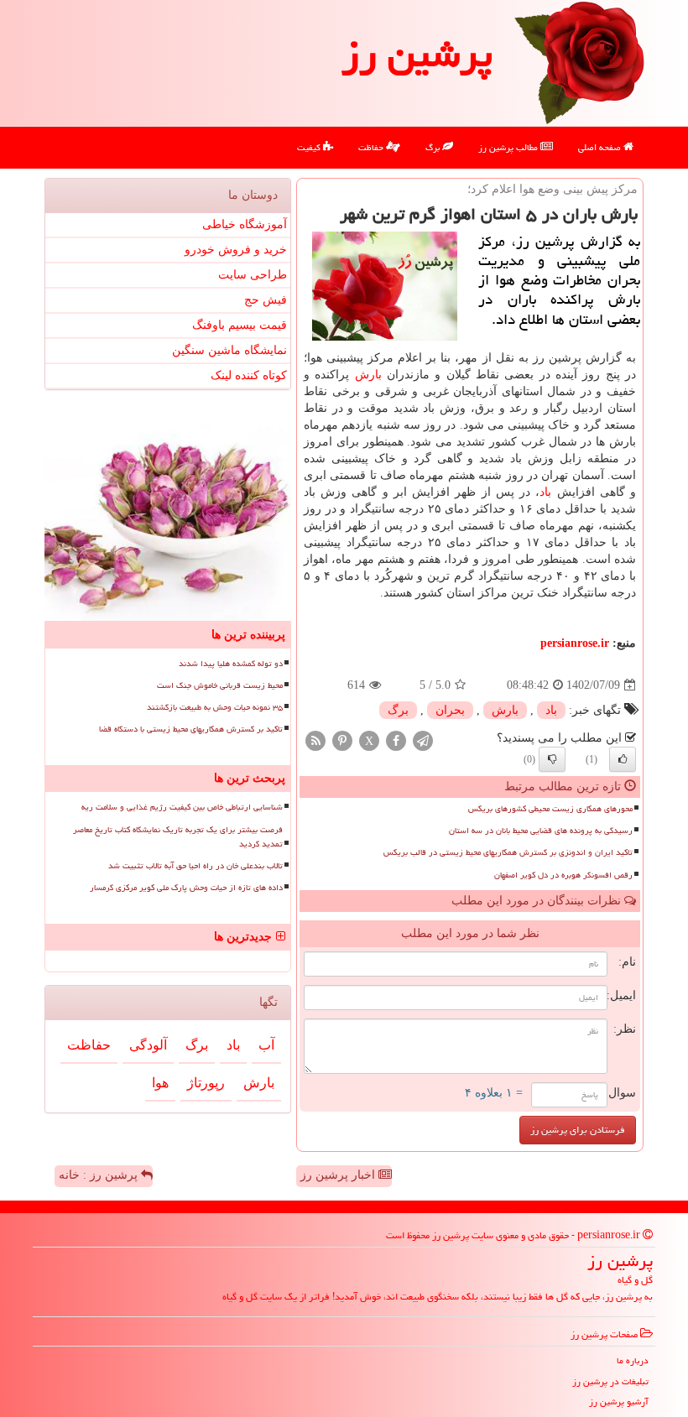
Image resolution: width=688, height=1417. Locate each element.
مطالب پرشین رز (509, 147)
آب (266, 1045)
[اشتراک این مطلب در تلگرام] (423, 740)
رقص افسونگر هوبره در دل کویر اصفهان (563, 875)
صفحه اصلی (600, 147)
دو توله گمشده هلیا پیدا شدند (231, 663)
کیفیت (310, 147)
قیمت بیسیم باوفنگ (239, 325)
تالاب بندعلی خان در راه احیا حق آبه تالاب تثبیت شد (195, 865)
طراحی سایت (252, 274)
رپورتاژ (206, 1083)
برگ (433, 147)
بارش (368, 374)
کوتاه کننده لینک (249, 375)
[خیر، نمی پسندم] (552, 759)
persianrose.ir (574, 643)
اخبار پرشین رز (339, 1175)
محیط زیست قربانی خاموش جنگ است (220, 685)
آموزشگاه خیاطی (244, 224)
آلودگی (148, 1045)
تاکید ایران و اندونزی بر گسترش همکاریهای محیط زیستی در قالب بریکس (508, 852)
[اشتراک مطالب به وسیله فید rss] (315, 740)
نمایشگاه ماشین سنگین (229, 350)
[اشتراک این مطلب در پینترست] (342, 740)
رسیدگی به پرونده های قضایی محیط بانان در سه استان (541, 830)
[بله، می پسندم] (622, 759)
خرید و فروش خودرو (236, 249)
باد (545, 492)
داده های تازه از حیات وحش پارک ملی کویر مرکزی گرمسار (186, 887)
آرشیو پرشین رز (619, 1401)
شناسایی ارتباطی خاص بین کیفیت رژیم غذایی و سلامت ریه (182, 807)
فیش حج (265, 300)
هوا (160, 1083)
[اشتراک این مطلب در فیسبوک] (396, 740)
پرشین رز (417, 54)
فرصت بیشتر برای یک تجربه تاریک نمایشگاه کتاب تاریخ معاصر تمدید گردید (178, 836)
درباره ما (633, 1360)
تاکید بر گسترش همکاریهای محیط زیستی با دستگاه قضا (191, 729)
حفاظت (372, 147)
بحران (450, 710)
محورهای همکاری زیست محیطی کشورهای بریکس (550, 808)
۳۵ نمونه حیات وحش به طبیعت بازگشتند (215, 707)
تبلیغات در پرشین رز (610, 1381)
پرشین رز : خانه (100, 1175)
